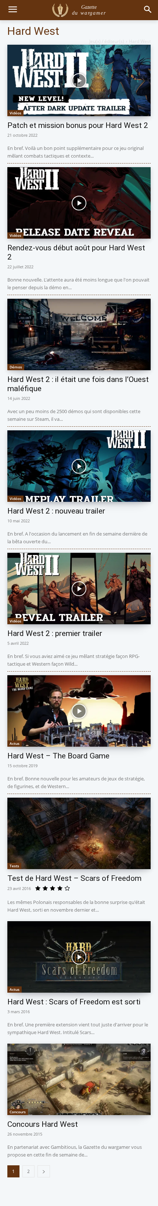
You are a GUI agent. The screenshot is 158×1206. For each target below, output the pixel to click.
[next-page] (43, 1171)
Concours (18, 1111)
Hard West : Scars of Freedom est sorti (73, 1001)
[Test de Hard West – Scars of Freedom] (79, 833)
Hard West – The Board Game (58, 755)
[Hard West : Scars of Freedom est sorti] (79, 957)
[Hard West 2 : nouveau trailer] (79, 466)
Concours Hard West (42, 1124)
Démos (16, 366)
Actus (14, 743)
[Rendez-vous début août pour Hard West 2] (79, 203)
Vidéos (15, 112)
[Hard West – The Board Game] (79, 711)
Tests (14, 865)
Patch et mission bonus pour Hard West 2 (77, 125)
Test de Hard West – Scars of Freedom (74, 878)
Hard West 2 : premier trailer (54, 633)
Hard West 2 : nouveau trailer (56, 511)
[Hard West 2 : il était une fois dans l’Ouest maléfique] (79, 334)
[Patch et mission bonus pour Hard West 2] (79, 80)
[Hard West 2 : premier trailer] (79, 588)
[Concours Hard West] (79, 1079)
